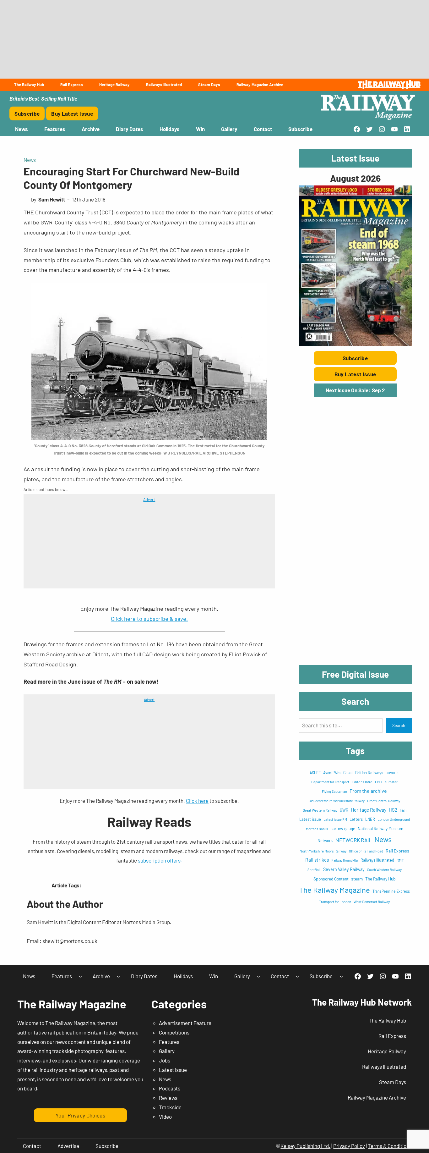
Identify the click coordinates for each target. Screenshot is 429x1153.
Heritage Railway (368, 810)
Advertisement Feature (185, 1023)
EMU (378, 782)
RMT (400, 860)
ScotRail (314, 870)
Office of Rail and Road (366, 851)
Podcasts (169, 1088)
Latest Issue (173, 1070)
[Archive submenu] (118, 976)
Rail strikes (317, 860)
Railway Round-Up (344, 860)
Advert (149, 499)
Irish (403, 810)
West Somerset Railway (372, 902)
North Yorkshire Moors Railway (323, 851)
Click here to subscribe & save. (149, 618)
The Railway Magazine (334, 889)
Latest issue (310, 819)
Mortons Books (317, 829)
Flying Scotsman (334, 791)
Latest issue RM (335, 819)
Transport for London (335, 901)
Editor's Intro (362, 782)
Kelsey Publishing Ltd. (305, 1146)
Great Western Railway (320, 810)
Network (325, 840)
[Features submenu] (80, 976)
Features (169, 1042)
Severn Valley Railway (344, 869)
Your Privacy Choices (80, 1115)
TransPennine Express (391, 891)
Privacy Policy (349, 1146)
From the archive (368, 791)
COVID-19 (392, 773)
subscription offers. (160, 860)
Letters (356, 819)
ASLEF (315, 772)
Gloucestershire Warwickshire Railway (337, 801)
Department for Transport (330, 782)
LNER (370, 819)
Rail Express (397, 850)
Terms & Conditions (390, 1146)
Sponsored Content (331, 878)
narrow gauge (342, 828)
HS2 (393, 810)
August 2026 (355, 178)
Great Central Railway (383, 800)
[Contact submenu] (297, 976)
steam (357, 878)
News (30, 160)
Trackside (170, 1107)
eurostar (391, 782)
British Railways (369, 772)
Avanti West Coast (338, 772)
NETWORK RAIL (353, 840)
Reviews (168, 1098)
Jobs (164, 1060)
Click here (197, 800)
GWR (344, 810)
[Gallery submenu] (258, 976)
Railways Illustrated (377, 860)
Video (165, 1116)
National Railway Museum (380, 828)
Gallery (167, 1051)
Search (398, 725)
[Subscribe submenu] (341, 976)
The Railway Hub (380, 878)
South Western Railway (384, 870)
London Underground (393, 819)
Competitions (174, 1032)
